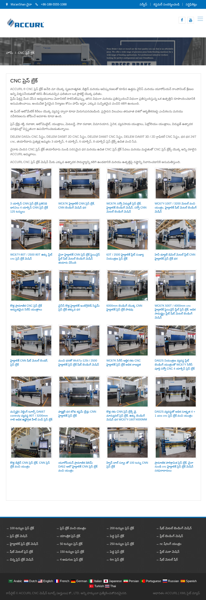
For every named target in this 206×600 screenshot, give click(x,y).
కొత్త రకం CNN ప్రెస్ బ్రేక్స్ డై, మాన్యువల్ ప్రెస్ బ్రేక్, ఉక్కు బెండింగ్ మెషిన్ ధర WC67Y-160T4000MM (126, 415)
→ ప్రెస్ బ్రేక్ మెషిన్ (16, 536)
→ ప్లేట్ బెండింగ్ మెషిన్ (169, 536)
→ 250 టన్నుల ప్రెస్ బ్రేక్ (120, 544)
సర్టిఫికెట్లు (191, 4)
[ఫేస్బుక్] (182, 20)
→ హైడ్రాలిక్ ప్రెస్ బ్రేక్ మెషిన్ (22, 544)
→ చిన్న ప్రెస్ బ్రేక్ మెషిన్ (19, 559)
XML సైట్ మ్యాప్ (190, 593)
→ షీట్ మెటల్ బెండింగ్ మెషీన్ (174, 528)
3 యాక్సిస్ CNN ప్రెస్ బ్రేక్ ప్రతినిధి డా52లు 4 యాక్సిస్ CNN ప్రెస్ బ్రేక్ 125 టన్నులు (29, 207)
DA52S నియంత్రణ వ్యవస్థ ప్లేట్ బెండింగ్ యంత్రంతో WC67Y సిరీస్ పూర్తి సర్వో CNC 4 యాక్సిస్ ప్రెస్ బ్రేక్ (175, 364)
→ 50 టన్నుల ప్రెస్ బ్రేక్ (69, 544)
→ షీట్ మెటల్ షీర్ (167, 559)
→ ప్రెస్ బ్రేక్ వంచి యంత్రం (71, 528)
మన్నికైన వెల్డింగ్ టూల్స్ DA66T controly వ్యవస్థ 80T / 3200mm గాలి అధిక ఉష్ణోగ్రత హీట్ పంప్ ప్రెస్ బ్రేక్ (31, 415)
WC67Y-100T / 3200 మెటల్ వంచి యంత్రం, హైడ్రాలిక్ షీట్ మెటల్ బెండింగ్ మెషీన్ (176, 207)
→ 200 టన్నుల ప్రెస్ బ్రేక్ (120, 528)
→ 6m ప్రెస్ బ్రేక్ (115, 559)
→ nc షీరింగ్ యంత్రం (168, 544)
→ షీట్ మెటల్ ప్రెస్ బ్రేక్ (19, 551)
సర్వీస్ (143, 4)
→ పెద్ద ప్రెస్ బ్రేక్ (115, 536)
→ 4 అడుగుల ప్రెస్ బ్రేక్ (69, 559)
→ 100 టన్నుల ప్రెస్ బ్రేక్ (20, 528)
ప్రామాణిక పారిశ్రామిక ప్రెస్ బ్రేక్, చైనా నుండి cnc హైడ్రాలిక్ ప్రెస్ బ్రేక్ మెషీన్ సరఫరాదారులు (174, 466)
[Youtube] (190, 20)
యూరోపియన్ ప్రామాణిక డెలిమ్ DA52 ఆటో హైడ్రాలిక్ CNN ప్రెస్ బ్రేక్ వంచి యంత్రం (77, 466)
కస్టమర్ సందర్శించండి (166, 4)
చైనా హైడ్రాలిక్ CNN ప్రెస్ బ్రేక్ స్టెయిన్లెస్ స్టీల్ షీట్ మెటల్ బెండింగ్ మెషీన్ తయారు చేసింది (79, 258)
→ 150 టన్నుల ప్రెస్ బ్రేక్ (70, 551)
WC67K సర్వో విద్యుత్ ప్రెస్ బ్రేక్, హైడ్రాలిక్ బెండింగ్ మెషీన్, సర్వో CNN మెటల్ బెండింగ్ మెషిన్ (126, 207)
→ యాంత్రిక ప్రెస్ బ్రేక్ (68, 536)
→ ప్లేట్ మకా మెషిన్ (167, 551)
